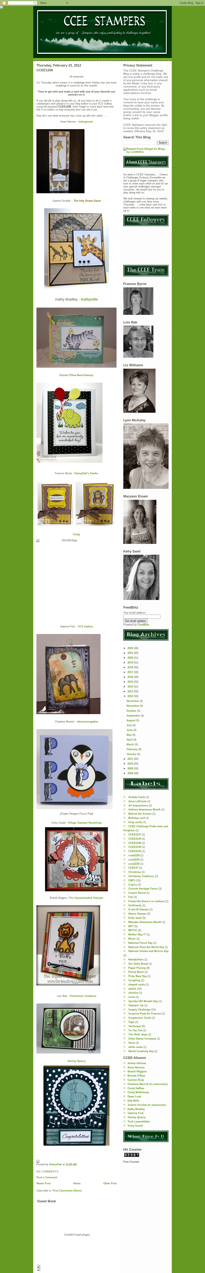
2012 (131, 696)
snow (131, 996)
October (132, 710)
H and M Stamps (138, 909)
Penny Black (136, 971)
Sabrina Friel (136, 1113)
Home (76, 1183)
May (129, 734)
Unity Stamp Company (142, 1038)
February (132, 749)
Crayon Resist (137, 892)
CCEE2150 (134, 851)
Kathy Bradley (136, 1109)
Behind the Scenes (140, 813)
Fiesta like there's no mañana (146, 901)
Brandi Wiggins (137, 1071)
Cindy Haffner (136, 1088)
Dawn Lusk (134, 1096)
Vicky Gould (135, 1125)
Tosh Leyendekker (139, 1121)
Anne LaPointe (137, 801)
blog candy (135, 822)
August (131, 720)
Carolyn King (136, 1079)
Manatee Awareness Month (144, 922)
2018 (131, 667)
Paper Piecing (137, 967)
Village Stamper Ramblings (85, 822)
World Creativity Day (141, 1051)
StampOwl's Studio (86, 473)
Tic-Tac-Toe (135, 1030)
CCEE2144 (134, 838)
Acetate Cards (136, 797)
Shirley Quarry (76, 1061)
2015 (131, 681)
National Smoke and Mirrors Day (148, 951)
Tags (131, 1021)
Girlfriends (135, 905)
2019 (131, 662)
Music (132, 938)
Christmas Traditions (141, 876)
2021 (131, 652)
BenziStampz (85, 375)
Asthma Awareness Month (144, 809)
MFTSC (132, 930)
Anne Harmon (136, 1067)
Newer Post (43, 1183)
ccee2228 (134, 855)
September (134, 715)
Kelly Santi (135, 917)
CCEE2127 (134, 834)
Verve (131, 1042)
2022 (131, 648)
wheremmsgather (87, 721)
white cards (135, 1047)
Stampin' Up (136, 1005)
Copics (132, 884)
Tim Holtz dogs (137, 1034)
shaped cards (136, 984)
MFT (131, 926)
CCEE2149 (134, 846)
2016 (131, 676)
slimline (133, 992)
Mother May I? (137, 934)
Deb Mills (133, 1100)
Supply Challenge (139, 1009)
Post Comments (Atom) (67, 1190)
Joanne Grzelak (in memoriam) (147, 1104)
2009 (131, 768)
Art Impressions (138, 805)
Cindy (76, 534)
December (133, 700)
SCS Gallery (85, 626)
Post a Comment (46, 1177)
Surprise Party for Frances (144, 1013)
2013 (131, 691)
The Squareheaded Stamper (86, 897)
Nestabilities (136, 959)
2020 (131, 657)
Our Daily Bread (138, 963)
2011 (131, 758)
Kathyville (89, 299)
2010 (131, 763)
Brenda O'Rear (136, 1075)
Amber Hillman (137, 1063)
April (130, 739)
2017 (131, 672)
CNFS (131, 880)
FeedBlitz (143, 624)
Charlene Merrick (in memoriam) (148, 1084)
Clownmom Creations (82, 995)
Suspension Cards (139, 1017)
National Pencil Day (140, 942)
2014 (131, 686)
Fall (130, 897)
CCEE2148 (134, 842)
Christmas (134, 871)
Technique (134, 1026)
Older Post (110, 1183)
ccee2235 (134, 859)
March (131, 744)
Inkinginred (85, 121)
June (130, 730)
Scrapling (134, 980)
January (132, 754)
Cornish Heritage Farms (143, 888)
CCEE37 (133, 867)
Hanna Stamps (137, 913)
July (130, 725)
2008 (131, 773)
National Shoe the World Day (146, 947)
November (133, 705)
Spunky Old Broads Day (143, 1001)
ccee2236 (134, 863)
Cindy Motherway (138, 1092)
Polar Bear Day (137, 976)
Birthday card (136, 817)
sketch (132, 988)
